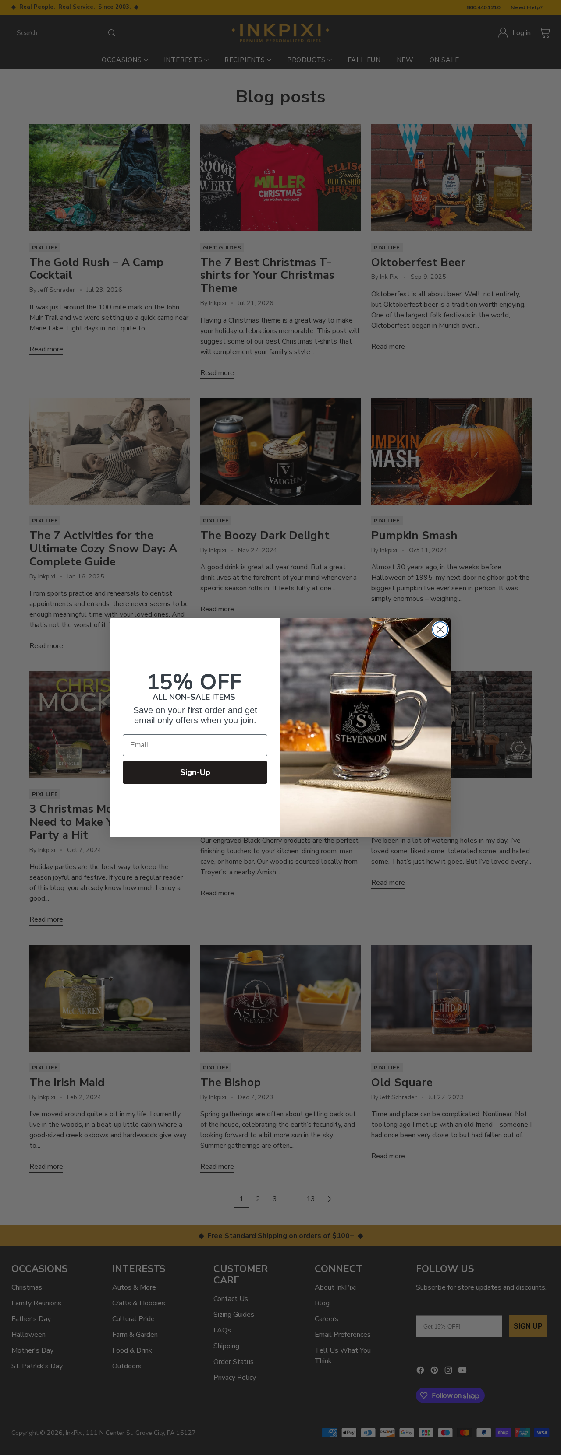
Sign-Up (195, 772)
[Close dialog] (440, 629)
